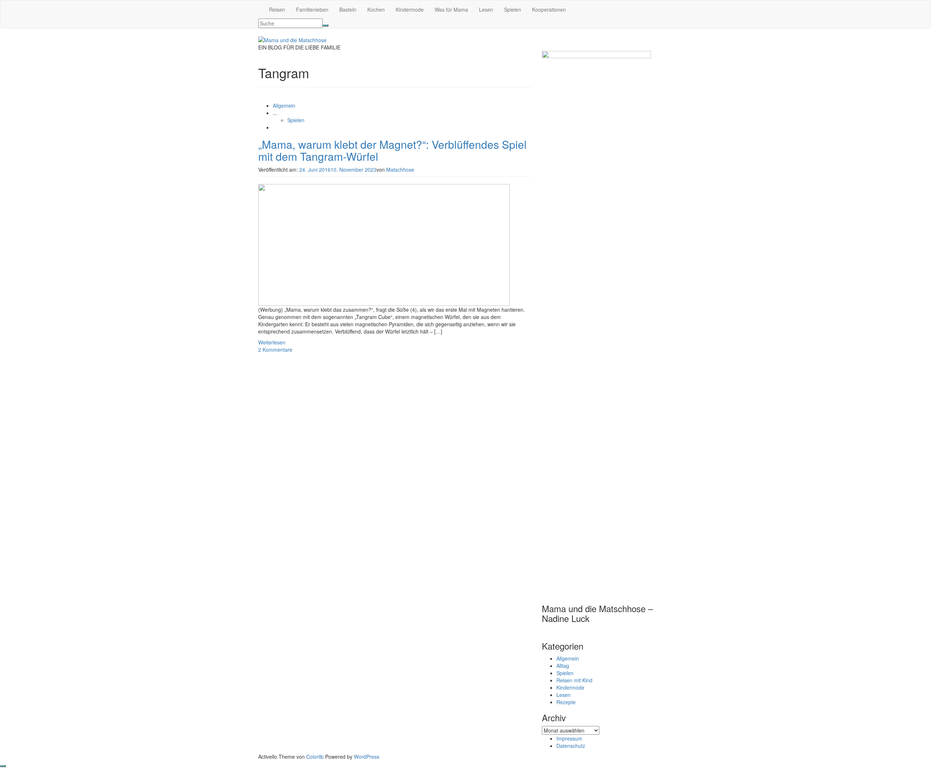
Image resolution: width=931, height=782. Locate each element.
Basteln (347, 9)
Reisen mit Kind (574, 680)
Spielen (512, 9)
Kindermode (410, 9)
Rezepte (566, 702)
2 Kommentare (275, 349)
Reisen (277, 9)
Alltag (562, 665)
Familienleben (312, 9)
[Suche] (325, 25)
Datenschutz (570, 745)
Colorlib (315, 756)
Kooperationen (549, 9)
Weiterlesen (271, 342)
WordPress (366, 756)
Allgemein (284, 105)
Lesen (486, 9)
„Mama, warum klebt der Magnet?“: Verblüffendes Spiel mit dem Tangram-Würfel (392, 150)
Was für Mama (451, 9)
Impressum (569, 738)
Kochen (376, 9)
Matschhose (400, 169)
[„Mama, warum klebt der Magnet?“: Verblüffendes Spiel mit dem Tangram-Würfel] (384, 244)
